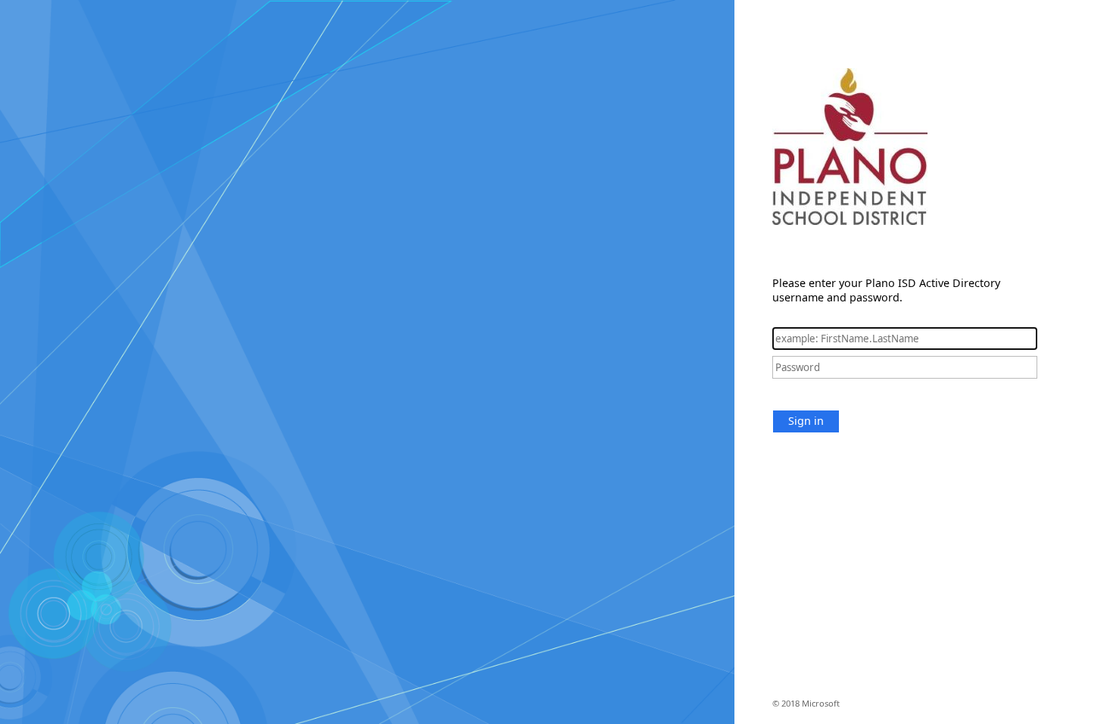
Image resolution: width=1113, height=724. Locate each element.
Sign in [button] (806, 420)
